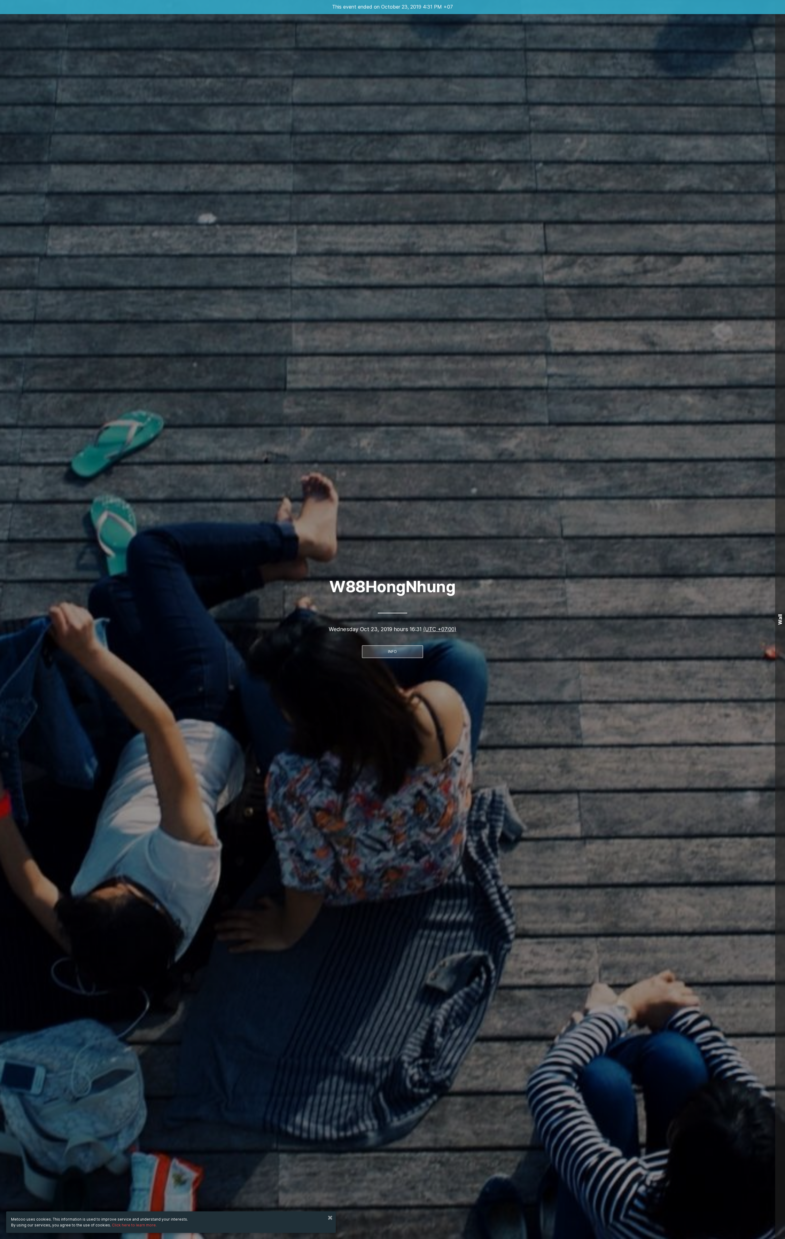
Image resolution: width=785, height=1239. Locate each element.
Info (392, 651)
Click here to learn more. (134, 1225)
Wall (780, 619)
